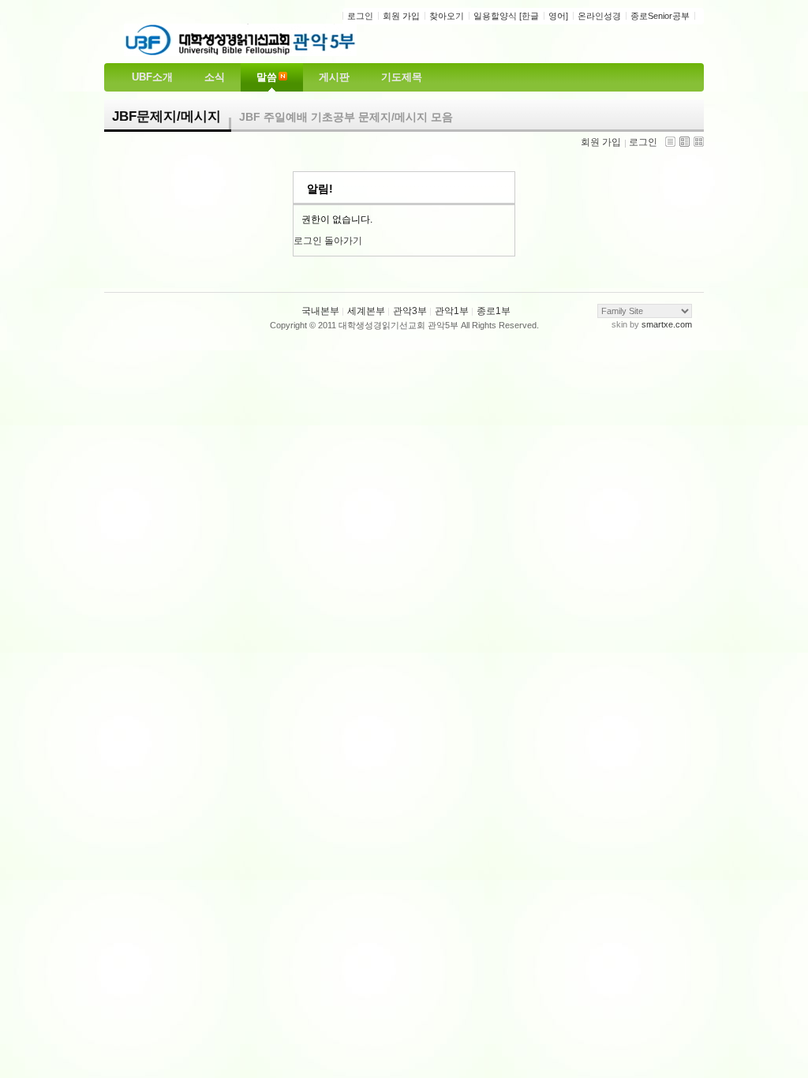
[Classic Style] (670, 142)
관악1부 (452, 310)
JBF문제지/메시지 (166, 116)
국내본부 (320, 310)
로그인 (643, 142)
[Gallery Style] (699, 142)
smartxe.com (667, 324)
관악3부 (410, 310)
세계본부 (366, 310)
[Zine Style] (684, 142)
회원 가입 (601, 142)
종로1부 (494, 310)
